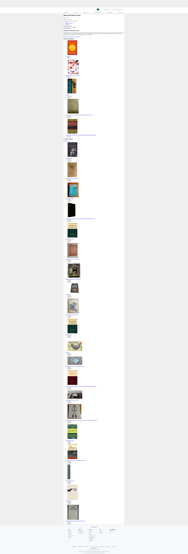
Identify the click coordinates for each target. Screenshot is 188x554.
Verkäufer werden (121, 12)
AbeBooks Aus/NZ (102, 546)
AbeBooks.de (86, 546)
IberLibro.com (114, 546)
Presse (90, 532)
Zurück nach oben (94, 526)
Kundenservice (101, 532)
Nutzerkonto (113, 9)
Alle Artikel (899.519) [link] (67, 141)
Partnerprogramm (80, 532)
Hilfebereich (101, 531)
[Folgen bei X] (110, 532)
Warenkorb (69, 537)
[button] (73, 27)
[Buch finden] (98, 9)
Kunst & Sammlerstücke (97, 12)
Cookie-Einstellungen (92, 537)
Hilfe (122, 9)
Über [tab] (67, 26)
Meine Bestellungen (70, 535)
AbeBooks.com (75, 546)
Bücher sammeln (85, 12)
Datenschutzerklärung (92, 535)
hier (103, 551)
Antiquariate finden (110, 12)
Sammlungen (75, 12)
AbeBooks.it (96, 546)
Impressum (90, 534)
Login (109, 9)
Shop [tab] (65, 26)
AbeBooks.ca (108, 546)
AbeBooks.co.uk (80, 546)
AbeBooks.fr (91, 546)
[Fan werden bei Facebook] (111, 531)
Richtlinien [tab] (69, 26)
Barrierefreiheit (91, 540)
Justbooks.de (94, 548)
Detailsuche (66, 12)
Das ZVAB (90, 531)
